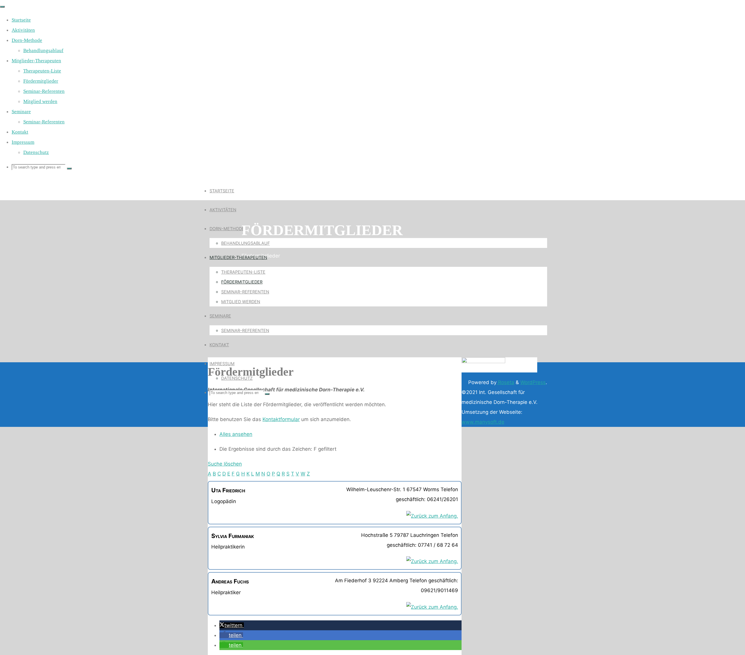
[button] (231, 625)
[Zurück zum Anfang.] (432, 516)
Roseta (505, 382)
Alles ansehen (235, 434)
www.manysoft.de (483, 422)
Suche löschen (225, 464)
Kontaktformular (281, 419)
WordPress (533, 382)
